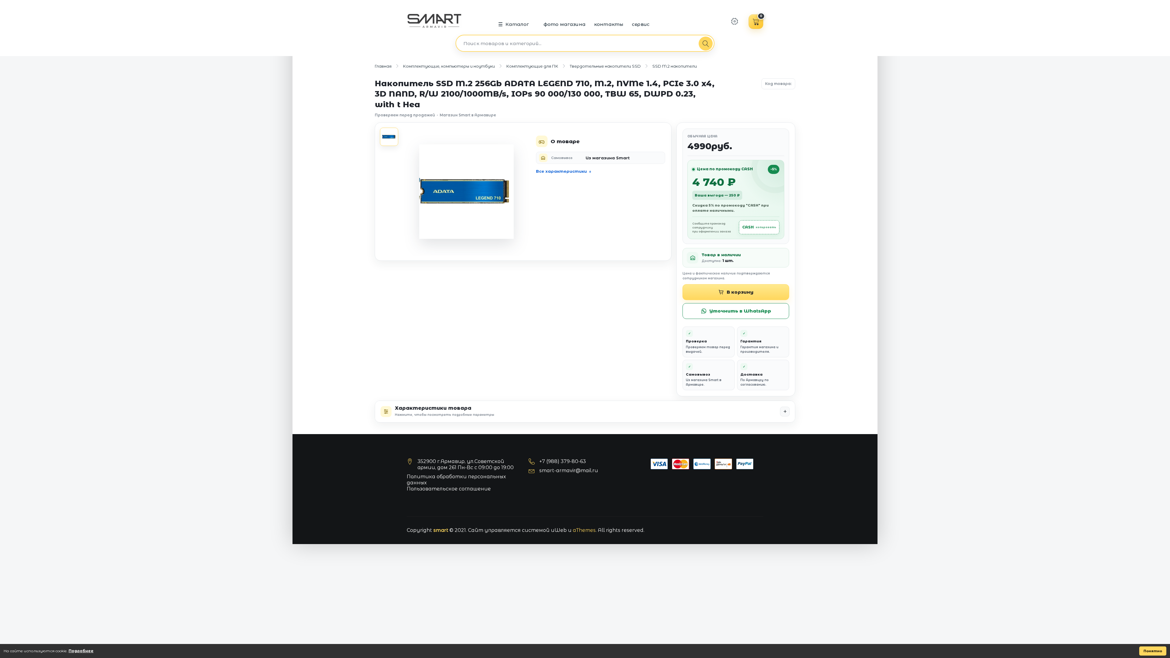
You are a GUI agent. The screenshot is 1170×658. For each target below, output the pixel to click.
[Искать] (706, 44)
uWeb (559, 530)
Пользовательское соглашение (449, 489)
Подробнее (81, 651)
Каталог (517, 24)
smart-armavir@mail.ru (568, 470)
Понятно (1152, 651)
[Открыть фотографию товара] (466, 191)
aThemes (584, 530)
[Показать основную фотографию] (389, 137)
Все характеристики (561, 171)
